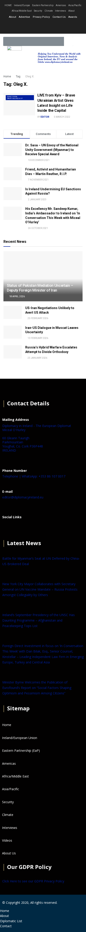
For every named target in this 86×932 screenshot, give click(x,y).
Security (38, 11)
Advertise (24, 16)
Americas (61, 5)
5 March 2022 (61, 117)
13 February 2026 (37, 338)
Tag (18, 76)
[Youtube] (55, 26)
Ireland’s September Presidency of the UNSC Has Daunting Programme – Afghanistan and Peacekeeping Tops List (38, 620)
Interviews (60, 11)
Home (7, 76)
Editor (45, 117)
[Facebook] (8, 528)
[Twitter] (43, 26)
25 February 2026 (37, 318)
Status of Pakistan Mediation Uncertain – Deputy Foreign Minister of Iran (40, 287)
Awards (72, 16)
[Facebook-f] (31, 26)
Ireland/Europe (22, 5)
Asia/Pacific (74, 5)
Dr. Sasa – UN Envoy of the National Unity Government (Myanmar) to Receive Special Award (51, 149)
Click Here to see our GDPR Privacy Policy (33, 881)
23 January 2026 (37, 358)
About (71, 11)
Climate (48, 11)
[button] (78, 41)
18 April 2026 (17, 296)
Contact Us (59, 16)
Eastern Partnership (42, 5)
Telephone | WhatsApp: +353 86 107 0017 (33, 476)
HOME (8, 5)
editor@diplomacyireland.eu (22, 497)
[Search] (68, 41)
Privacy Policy (41, 16)
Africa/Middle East (22, 11)
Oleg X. (29, 76)
